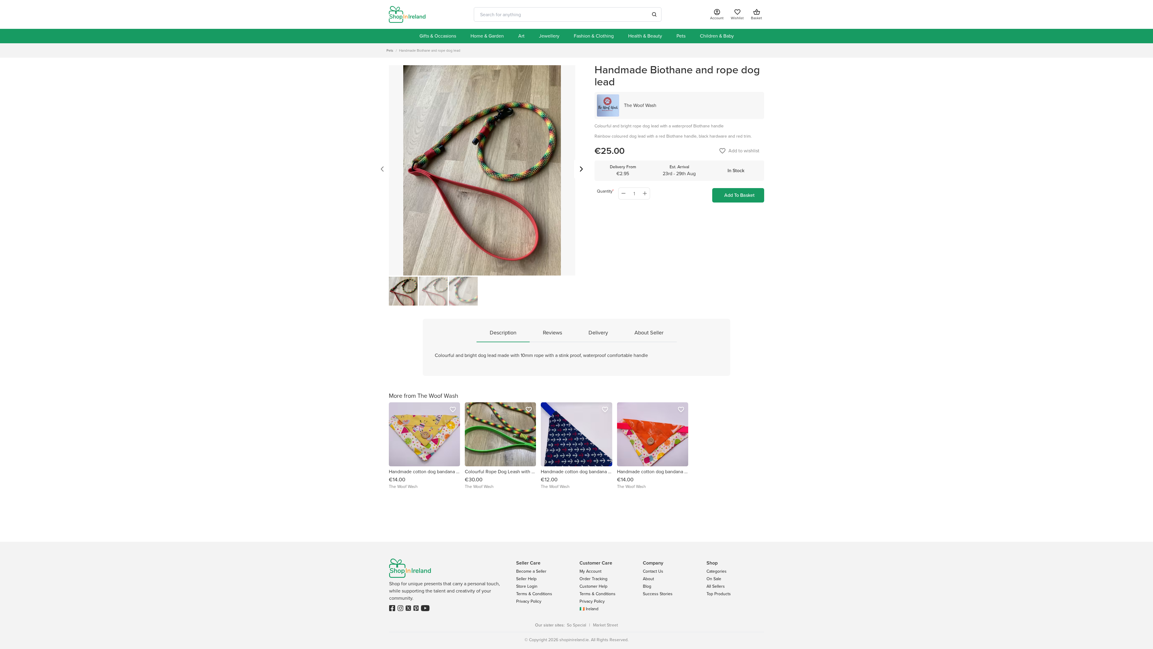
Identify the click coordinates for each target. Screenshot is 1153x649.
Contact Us (653, 571)
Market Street (605, 625)
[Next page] (581, 170)
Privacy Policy (528, 601)
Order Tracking (593, 579)
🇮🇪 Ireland (589, 609)
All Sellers (716, 586)
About (648, 579)
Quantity (605, 191)
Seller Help (526, 579)
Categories (717, 571)
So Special (576, 625)
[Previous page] (382, 170)
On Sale (714, 579)
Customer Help (593, 586)
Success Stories (658, 594)
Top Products (719, 594)
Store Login (526, 586)
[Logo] (407, 14)
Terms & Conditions (534, 594)
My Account (590, 571)
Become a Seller (531, 571)
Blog (647, 586)
